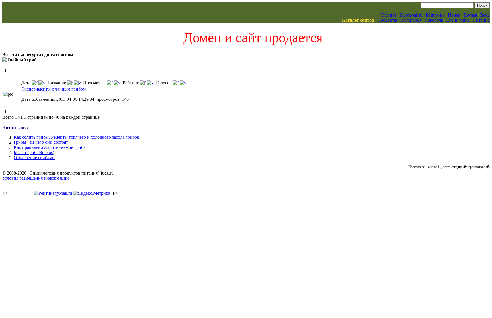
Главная (388, 15)
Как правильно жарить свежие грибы (50, 147)
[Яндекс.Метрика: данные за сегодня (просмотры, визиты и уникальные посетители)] (91, 193)
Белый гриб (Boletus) (34, 152)
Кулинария (410, 20)
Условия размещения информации (35, 178)
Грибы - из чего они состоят (41, 142)
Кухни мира (458, 20)
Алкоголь (434, 20)
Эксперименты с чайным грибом (53, 89)
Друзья (470, 15)
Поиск (454, 15)
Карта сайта (411, 15)
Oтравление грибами (34, 157)
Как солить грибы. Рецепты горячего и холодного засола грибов (76, 137)
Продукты (387, 20)
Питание (481, 20)
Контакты (435, 15)
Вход (485, 15)
